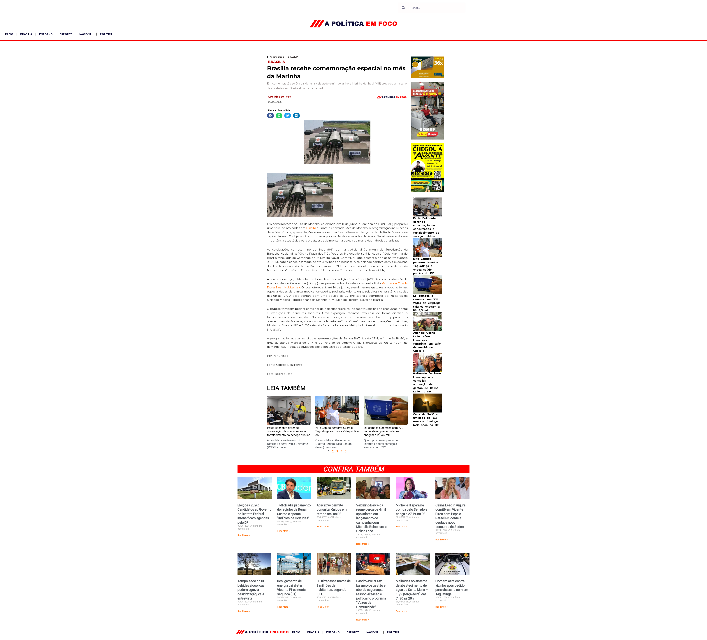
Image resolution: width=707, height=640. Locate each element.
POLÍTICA (106, 34)
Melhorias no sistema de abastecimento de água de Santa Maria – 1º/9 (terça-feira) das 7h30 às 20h (412, 589)
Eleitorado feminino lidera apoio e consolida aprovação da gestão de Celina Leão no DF (427, 382)
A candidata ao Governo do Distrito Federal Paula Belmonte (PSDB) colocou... (287, 444)
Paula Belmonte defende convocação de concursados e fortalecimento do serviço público (288, 431)
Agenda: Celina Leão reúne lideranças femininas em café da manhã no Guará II (427, 341)
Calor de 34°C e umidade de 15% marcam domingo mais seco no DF (426, 419)
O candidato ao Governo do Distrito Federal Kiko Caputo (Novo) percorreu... (333, 444)
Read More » (244, 535)
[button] (270, 116)
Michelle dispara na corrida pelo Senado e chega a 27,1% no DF (411, 509)
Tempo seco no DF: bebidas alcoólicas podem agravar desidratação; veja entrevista (251, 589)
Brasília (311, 228)
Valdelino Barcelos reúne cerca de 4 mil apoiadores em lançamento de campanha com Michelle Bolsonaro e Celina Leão (371, 518)
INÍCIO (9, 34)
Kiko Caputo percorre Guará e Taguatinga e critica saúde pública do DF (337, 431)
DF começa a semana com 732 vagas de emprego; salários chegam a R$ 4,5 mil (383, 431)
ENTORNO (46, 34)
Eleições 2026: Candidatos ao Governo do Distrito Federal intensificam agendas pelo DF (254, 513)
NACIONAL (86, 34)
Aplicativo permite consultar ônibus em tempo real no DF (332, 509)
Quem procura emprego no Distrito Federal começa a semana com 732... (381, 444)
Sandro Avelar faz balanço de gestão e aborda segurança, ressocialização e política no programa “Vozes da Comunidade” (371, 594)
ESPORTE (66, 34)
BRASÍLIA (26, 34)
